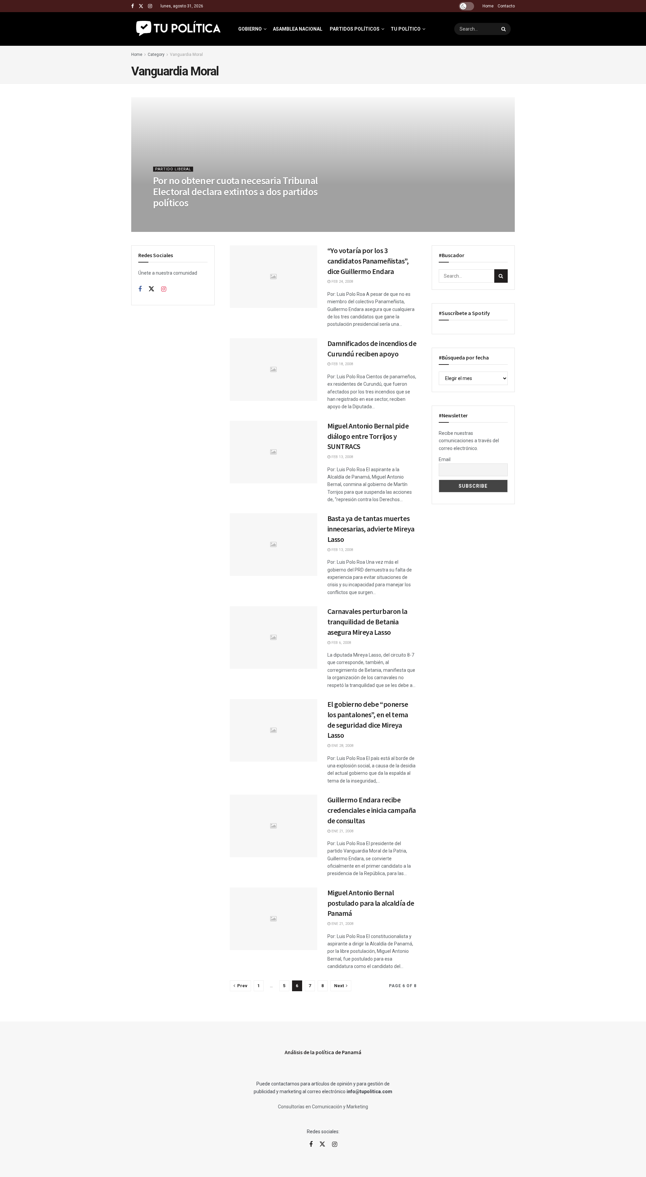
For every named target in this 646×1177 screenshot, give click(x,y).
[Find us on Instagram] (150, 6)
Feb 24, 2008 (341, 281)
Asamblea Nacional (297, 29)
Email (445, 459)
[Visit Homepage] (178, 29)
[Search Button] (504, 29)
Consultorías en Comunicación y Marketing (323, 1106)
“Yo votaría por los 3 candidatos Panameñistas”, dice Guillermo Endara (368, 261)
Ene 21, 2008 (341, 831)
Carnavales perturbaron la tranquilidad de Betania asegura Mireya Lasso (367, 622)
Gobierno (250, 29)
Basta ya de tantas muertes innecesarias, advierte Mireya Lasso (371, 529)
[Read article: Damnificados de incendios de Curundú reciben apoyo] (273, 369)
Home (488, 6)
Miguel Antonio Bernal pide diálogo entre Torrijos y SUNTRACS (368, 436)
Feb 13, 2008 (341, 457)
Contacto (506, 6)
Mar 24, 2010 (168, 216)
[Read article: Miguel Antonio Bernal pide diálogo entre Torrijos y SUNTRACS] (273, 452)
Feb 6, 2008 (340, 643)
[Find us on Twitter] (141, 6)
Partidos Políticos (355, 29)
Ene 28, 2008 (341, 745)
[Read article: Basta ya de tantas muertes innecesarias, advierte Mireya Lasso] (273, 544)
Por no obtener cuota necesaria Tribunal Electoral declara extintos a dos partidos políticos (235, 191)
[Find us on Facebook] (132, 6)
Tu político (406, 29)
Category (156, 54)
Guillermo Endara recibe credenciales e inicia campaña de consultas (371, 810)
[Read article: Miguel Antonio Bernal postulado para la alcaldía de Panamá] (273, 919)
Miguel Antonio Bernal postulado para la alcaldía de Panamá (370, 903)
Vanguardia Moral (186, 54)
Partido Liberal (173, 169)
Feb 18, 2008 (341, 364)
